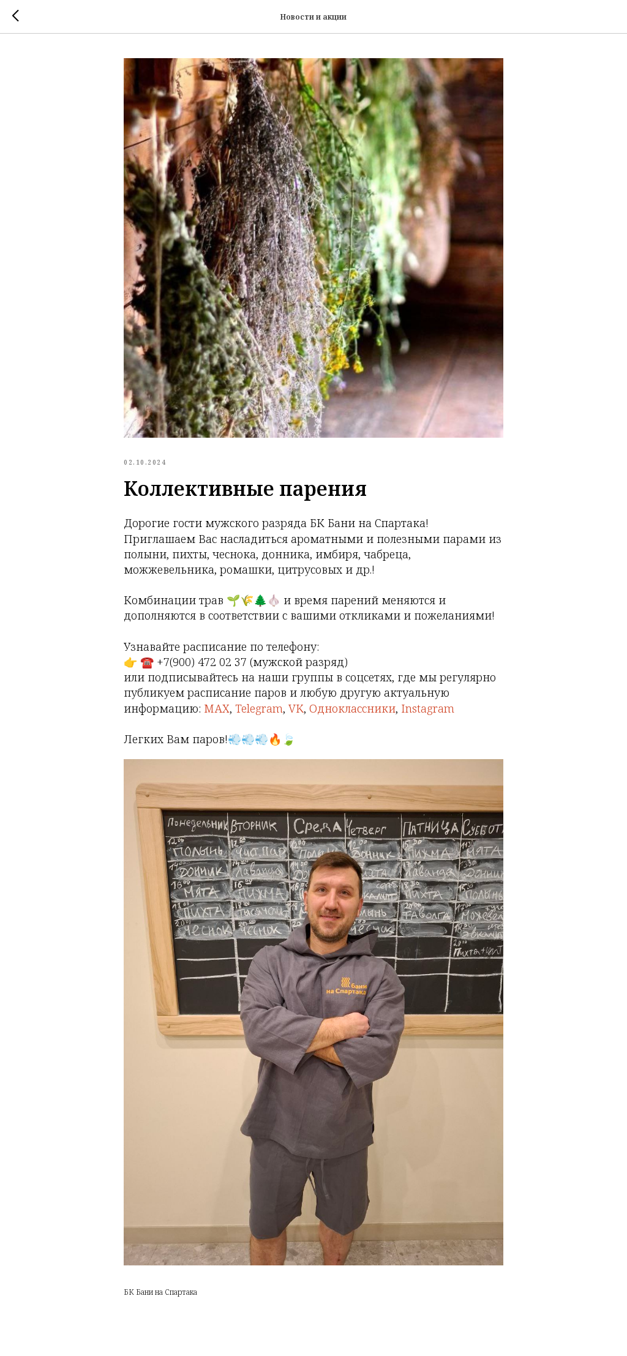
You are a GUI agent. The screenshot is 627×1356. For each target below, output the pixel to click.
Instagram (427, 708)
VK (296, 708)
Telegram (259, 708)
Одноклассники (352, 708)
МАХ (217, 708)
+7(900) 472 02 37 (202, 661)
